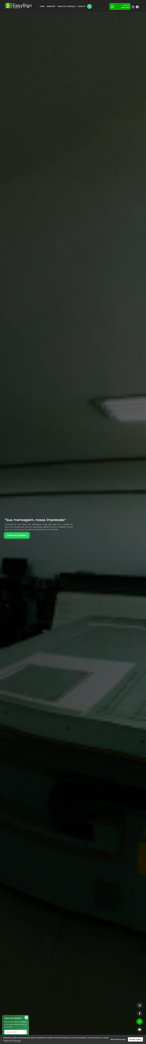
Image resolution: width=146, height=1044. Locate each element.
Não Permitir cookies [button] (118, 1039)
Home (42, 6)
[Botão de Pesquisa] (89, 6)
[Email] (139, 1029)
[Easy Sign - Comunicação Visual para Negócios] (18, 6)
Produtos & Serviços (66, 6)
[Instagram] (139, 1005)
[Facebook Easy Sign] (137, 7)
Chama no (126, 6)
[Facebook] (139, 1013)
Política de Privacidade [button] (12, 1041)
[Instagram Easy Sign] (132, 7)
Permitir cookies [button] (135, 1039)
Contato (81, 6)
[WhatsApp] (139, 1021)
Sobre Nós (50, 6)
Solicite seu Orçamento (16, 535)
